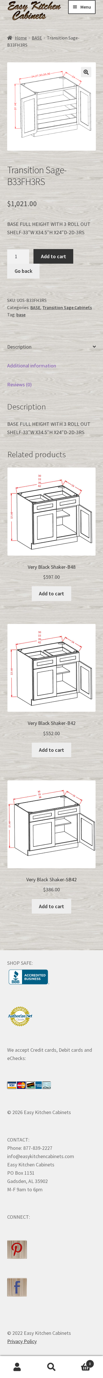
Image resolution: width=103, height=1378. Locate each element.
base (20, 314)
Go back (23, 271)
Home (21, 38)
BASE (37, 38)
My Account (17, 1367)
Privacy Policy (22, 1341)
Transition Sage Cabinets (67, 307)
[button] (86, 72)
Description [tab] (19, 346)
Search (51, 1367)
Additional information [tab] (31, 365)
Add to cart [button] (51, 593)
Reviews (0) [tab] (19, 384)
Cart (80, 1361)
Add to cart (53, 256)
